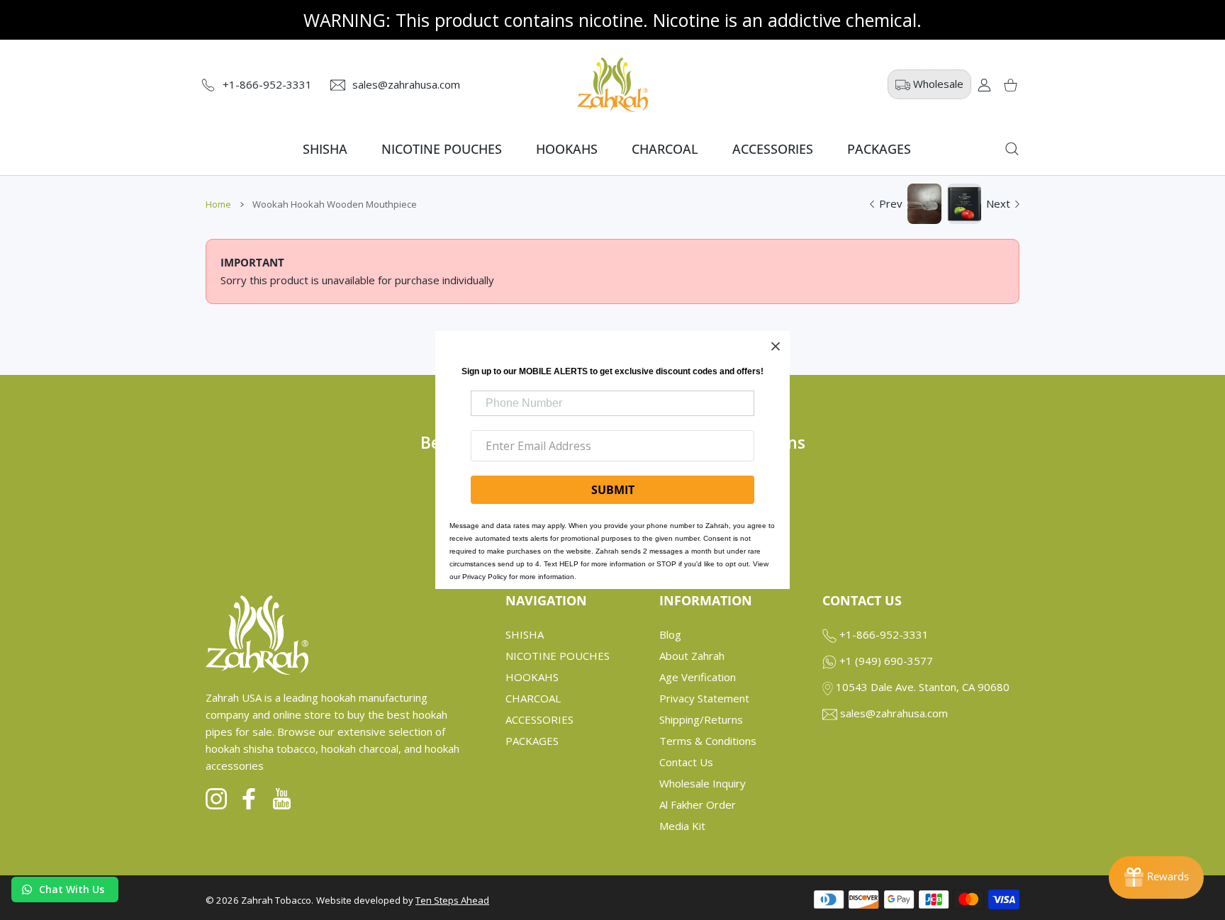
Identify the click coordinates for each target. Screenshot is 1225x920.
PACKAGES (532, 741)
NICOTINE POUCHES (557, 656)
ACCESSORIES (539, 719)
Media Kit (682, 826)
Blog (670, 634)
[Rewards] (1156, 877)
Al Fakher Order (697, 804)
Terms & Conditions (707, 741)
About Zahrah (692, 656)
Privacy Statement (704, 698)
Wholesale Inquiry (702, 783)
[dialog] (1012, 148)
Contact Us (686, 762)
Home (218, 204)
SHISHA (524, 634)
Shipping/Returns (701, 719)
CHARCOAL (533, 698)
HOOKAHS (532, 677)
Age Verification (697, 677)
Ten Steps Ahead (452, 900)
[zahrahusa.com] (612, 84)
